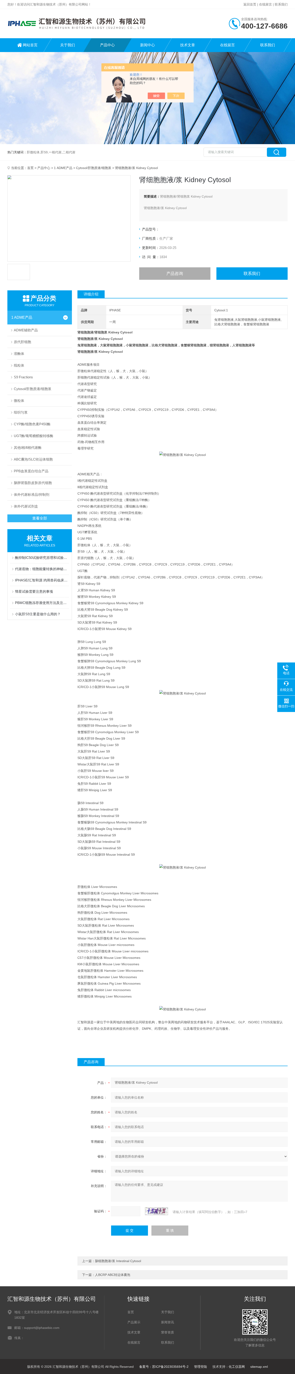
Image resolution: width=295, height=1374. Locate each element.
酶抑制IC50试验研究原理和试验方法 (42, 558)
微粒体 (19, 401)
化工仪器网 (237, 1366)
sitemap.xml (259, 1366)
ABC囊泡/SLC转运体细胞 (33, 459)
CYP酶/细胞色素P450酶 (32, 424)
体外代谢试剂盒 (26, 506)
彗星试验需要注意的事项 (34, 591)
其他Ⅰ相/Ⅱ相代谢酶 (27, 447)
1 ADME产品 (63, 168)
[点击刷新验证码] (156, 1211)
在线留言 (265, 4)
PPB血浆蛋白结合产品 (31, 471)
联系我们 (281, 4)
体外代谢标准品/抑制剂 (31, 494)
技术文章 (187, 45)
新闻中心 (147, 45)
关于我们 (67, 45)
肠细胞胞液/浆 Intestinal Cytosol (118, 1261)
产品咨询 (174, 273)
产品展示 (133, 1322)
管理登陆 (200, 1366)
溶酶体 (19, 354)
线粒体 (19, 365)
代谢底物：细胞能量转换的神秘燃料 (42, 569)
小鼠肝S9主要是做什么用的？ (38, 614)
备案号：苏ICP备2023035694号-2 (164, 1366)
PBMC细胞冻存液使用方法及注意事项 (42, 603)
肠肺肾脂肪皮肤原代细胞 (33, 483)
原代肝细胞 (22, 342)
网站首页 (30, 45)
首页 (30, 168)
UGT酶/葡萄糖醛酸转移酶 (33, 436)
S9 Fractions (23, 377)
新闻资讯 (167, 1322)
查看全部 (39, 518)
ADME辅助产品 (26, 330)
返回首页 (249, 4)
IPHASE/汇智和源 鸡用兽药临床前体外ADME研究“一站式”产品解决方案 (42, 580)
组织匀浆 (21, 412)
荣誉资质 (167, 1332)
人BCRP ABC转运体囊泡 (112, 1275)
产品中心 (107, 45)
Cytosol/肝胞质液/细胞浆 (93, 168)
